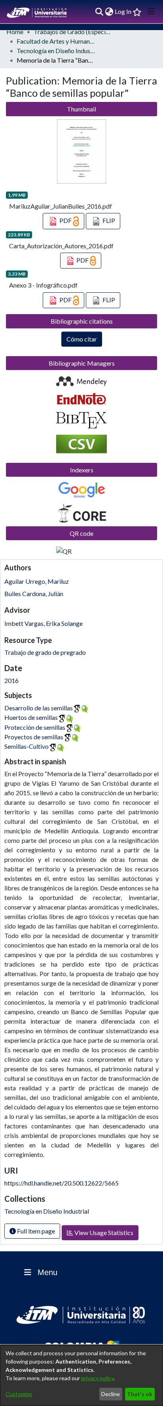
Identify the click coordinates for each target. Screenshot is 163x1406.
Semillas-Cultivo (26, 746)
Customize (19, 1394)
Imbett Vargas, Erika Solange (43, 623)
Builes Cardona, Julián (33, 593)
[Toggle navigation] (151, 11)
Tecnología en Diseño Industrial (56, 50)
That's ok (139, 1394)
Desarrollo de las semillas (38, 708)
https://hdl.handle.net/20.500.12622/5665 (61, 1183)
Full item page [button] (35, 1231)
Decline (110, 1394)
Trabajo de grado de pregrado (45, 652)
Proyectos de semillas (33, 736)
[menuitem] (109, 11)
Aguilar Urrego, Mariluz (36, 581)
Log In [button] (123, 11)
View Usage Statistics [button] (103, 1232)
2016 (11, 680)
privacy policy (97, 1378)
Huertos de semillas (31, 717)
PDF (65, 220)
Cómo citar (81, 339)
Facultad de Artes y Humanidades (56, 41)
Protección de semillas (34, 727)
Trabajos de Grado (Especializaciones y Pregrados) (73, 31)
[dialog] (81, 1375)
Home (14, 31)
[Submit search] (99, 11)
